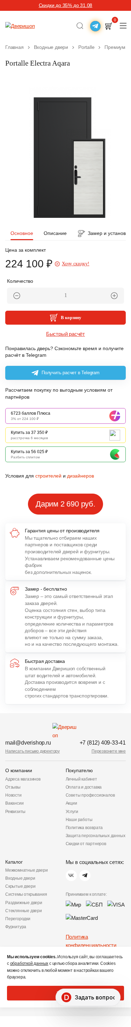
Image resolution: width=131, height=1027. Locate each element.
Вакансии (14, 803)
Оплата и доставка (84, 787)
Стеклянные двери (23, 910)
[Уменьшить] (17, 296)
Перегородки (17, 918)
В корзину (71, 317)
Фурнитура (15, 926)
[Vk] (71, 875)
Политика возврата (84, 827)
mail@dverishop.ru (28, 743)
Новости (13, 795)
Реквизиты (15, 811)
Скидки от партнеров (86, 843)
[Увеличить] (114, 296)
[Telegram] (84, 875)
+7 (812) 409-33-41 (103, 743)
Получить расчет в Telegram (71, 372)
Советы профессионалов (90, 795)
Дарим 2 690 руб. (65, 504)
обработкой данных (29, 963)
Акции (71, 803)
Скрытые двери (20, 886)
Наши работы (79, 819)
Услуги (72, 811)
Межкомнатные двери (26, 870)
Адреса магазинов (23, 779)
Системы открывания (26, 894)
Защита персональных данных (95, 835)
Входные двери (20, 878)
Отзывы (13, 787)
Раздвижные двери (23, 902)
